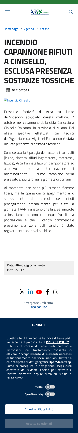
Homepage (11, 28)
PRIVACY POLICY (57, 342)
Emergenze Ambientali (39, 302)
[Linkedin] (30, 291)
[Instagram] (56, 291)
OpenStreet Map (34, 394)
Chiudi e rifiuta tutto (39, 409)
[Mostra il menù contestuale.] (7, 12)
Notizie (44, 28)
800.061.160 (39, 307)
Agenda (29, 28)
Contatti (38, 325)
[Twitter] (22, 291)
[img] (17, 100)
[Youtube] (39, 291)
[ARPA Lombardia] (39, 12)
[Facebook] (47, 291)
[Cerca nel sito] (70, 11)
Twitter (39, 387)
